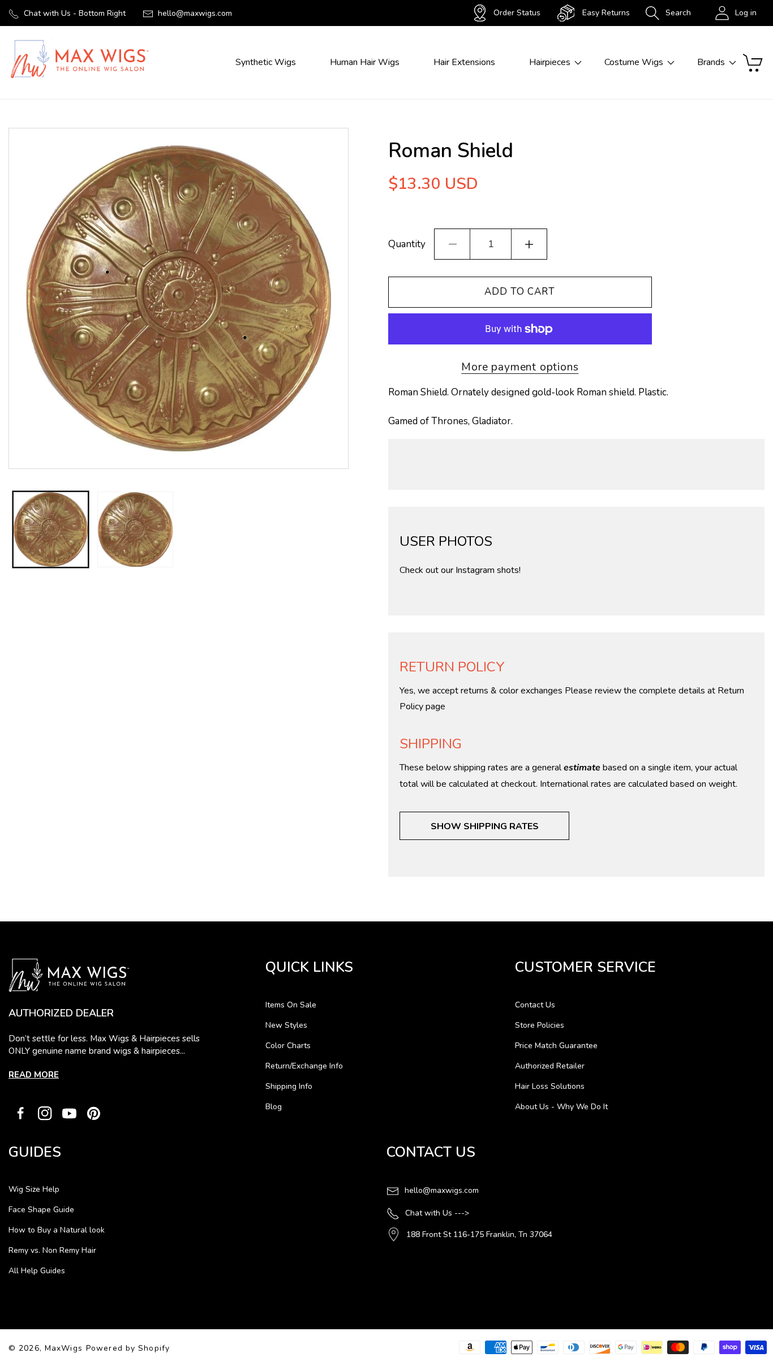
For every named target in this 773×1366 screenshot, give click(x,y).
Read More (33, 1074)
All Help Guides (36, 1270)
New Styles (286, 1025)
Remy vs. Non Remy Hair (52, 1250)
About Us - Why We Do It (561, 1106)
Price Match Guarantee (556, 1045)
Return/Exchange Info (304, 1066)
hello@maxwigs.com (195, 13)
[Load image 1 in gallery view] (50, 529)
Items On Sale (290, 1004)
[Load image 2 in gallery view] (135, 529)
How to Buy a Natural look (56, 1230)
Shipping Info (288, 1086)
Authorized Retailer (550, 1066)
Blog (273, 1106)
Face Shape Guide (41, 1209)
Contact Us (535, 1004)
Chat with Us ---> (437, 1213)
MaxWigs (64, 1348)
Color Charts (288, 1045)
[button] (668, 13)
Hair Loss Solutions (550, 1086)
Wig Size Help (33, 1189)
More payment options (519, 367)
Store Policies (539, 1025)
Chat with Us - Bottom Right (75, 13)
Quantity (407, 244)
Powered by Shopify (128, 1348)
